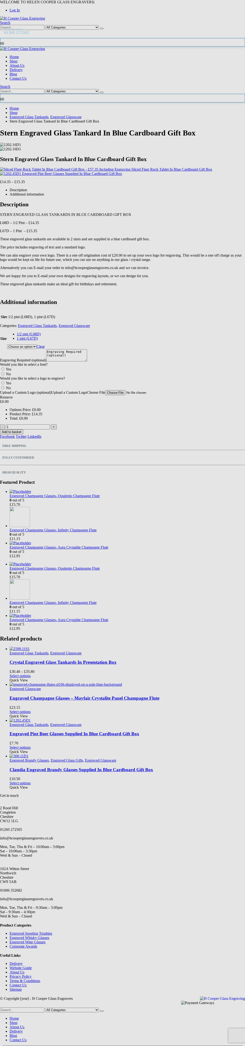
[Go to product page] (127, 756)
